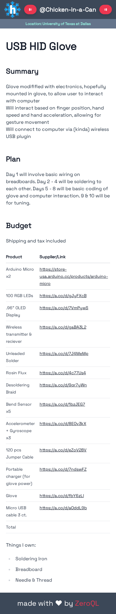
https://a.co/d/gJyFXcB (63, 295)
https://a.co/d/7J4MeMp (64, 353)
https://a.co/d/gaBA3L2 (63, 327)
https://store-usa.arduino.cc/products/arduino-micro (74, 276)
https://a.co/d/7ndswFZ (63, 469)
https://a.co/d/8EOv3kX (63, 423)
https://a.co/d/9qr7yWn (63, 385)
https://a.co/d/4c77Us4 (63, 372)
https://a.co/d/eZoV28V (63, 450)
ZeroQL (87, 603)
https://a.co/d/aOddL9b (63, 507)
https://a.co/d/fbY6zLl (62, 495)
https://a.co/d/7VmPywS (64, 307)
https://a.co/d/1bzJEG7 (62, 404)
